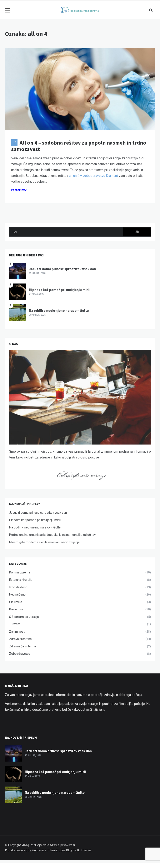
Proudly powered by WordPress (26, 850)
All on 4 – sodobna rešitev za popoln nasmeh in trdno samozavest (78, 145)
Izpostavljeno (18, 587)
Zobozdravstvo (19, 654)
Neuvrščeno (17, 594)
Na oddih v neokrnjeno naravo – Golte (59, 310)
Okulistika (15, 602)
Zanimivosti (17, 631)
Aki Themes (83, 850)
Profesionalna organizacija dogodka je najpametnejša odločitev (52, 535)
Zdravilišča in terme (22, 646)
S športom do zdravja (24, 617)
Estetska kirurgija (20, 580)
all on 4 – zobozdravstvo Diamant (93, 176)
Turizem (14, 624)
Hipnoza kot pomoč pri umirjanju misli (59, 289)
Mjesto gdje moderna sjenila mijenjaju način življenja (44, 542)
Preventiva (16, 609)
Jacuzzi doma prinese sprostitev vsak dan (62, 269)
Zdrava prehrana (20, 639)
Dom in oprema (19, 572)
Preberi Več (19, 190)
